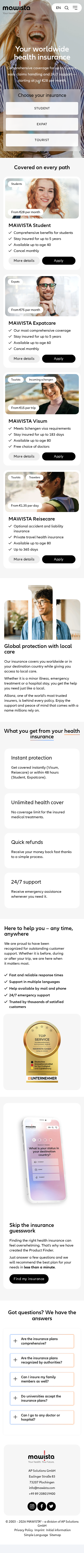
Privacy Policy (23, 1530)
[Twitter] (51, 1506)
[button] (66, 7)
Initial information (58, 1530)
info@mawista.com (42, 1488)
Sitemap (55, 1535)
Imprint (39, 1530)
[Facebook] (41, 1506)
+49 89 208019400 (42, 1494)
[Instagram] (32, 1506)
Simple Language (36, 1535)
